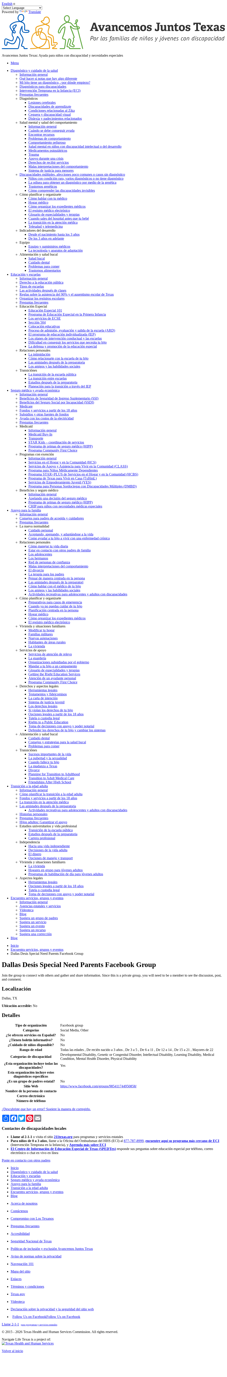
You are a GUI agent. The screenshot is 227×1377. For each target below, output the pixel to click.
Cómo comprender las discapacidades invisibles (61, 190)
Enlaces (16, 1279)
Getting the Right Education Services (54, 674)
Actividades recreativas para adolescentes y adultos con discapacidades (77, 594)
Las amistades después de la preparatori (55, 582)
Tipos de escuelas (32, 286)
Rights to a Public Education (48, 722)
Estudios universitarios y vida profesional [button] (48, 826)
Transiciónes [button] (28, 370)
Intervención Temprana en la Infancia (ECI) (50, 90)
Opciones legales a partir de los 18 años (56, 714)
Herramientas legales (42, 690)
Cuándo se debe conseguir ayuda (51, 130)
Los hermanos (38, 558)
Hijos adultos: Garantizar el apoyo (43, 822)
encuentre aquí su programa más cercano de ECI (182, 1141)
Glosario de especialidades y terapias (54, 214)
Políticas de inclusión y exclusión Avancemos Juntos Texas (52, 1249)
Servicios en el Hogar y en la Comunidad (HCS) (62, 462)
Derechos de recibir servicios (48, 162)
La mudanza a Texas (42, 766)
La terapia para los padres (46, 574)
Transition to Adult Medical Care (51, 778)
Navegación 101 (22, 1264)
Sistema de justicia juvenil (46, 702)
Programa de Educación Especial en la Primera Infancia (67, 314)
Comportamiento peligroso (47, 142)
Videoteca (26, 910)
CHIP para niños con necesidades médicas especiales (65, 506)
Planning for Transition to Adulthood (54, 774)
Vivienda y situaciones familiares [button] (42, 626)
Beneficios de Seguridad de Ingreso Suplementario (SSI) (59, 398)
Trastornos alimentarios (44, 270)
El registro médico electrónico (49, 210)
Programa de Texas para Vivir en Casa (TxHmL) (62, 478)
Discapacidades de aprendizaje (49, 106)
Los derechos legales (42, 706)
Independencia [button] (30, 842)
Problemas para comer (43, 266)
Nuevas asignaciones (43, 638)
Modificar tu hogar (41, 630)
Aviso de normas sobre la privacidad (36, 1256)
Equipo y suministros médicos (49, 246)
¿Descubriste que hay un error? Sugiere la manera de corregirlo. (46, 1109)
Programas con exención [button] (37, 454)
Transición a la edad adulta (29, 1188)
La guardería (37, 658)
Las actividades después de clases (43, 290)
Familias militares (40, 634)
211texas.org (63, 1137)
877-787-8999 (134, 1141)
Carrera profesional (41, 838)
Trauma (33, 154)
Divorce (34, 770)
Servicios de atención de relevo (50, 654)
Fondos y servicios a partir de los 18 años (48, 410)
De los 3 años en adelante (46, 238)
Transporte (35, 438)
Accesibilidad (20, 1234)
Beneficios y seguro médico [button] (39, 490)
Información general (34, 74)
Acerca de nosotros (24, 1203)
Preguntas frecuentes (34, 94)
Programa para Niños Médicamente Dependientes (63, 470)
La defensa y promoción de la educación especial (62, 346)
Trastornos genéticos (42, 186)
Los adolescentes (40, 554)
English (7, 4)
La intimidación (39, 354)
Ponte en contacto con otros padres (26, 1160)
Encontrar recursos (41, 134)
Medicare (26, 406)
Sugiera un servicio (33, 922)
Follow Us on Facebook (46, 1317)
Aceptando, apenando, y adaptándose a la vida (60, 534)
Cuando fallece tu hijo (43, 762)
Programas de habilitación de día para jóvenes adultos (65, 874)
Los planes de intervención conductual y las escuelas (65, 338)
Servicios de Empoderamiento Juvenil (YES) (59, 482)
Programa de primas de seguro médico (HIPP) (60, 446)
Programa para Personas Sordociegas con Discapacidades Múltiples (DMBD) (82, 486)
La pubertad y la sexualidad (47, 758)
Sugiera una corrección (36, 934)
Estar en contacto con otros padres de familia (59, 550)
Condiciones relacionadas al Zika (51, 110)
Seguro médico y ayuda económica (35, 1180)
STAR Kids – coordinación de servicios (56, 442)
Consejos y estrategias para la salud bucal (57, 742)
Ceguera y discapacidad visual (49, 114)
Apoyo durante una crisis (45, 158)
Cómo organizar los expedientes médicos (57, 206)
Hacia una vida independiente (49, 846)
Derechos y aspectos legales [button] (39, 686)
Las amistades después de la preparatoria (56, 362)
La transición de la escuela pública (52, 374)
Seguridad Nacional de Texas (31, 1241)
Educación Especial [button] (33, 306)
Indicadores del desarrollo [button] (37, 230)
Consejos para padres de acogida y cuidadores (52, 518)
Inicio (15, 945)
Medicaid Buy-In (40, 434)
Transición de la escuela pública (50, 830)
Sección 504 (37, 322)
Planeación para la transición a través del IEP (59, 386)
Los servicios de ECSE (44, 318)
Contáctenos (19, 1211)
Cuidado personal (40, 530)
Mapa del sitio (20, 1271)
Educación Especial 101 (45, 310)
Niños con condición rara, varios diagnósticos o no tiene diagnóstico (75, 178)
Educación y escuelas (26, 1176)
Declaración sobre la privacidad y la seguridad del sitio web (52, 1309)
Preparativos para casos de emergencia (55, 602)
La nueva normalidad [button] (34, 526)
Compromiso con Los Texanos (32, 1218)
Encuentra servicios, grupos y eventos (37, 949)
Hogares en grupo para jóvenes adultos (55, 870)
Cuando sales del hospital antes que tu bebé (58, 218)
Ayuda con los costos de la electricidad (47, 418)
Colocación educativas (44, 326)
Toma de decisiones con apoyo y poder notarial (61, 726)
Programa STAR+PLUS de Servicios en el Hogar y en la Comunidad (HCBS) (83, 474)
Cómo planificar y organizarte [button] (40, 194)
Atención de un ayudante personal (52, 678)
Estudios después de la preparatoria (52, 382)
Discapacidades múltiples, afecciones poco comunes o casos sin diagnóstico (72, 174)
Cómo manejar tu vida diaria (48, 546)
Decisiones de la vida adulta (47, 850)
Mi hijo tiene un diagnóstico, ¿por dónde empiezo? (55, 82)
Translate (34, 12)
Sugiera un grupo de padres (39, 918)
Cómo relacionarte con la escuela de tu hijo (58, 358)
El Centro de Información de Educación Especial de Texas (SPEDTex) (63, 1149)
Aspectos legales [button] (31, 878)
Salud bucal (36, 258)
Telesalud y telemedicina (45, 226)
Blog (23, 914)
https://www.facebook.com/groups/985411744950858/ (98, 1086)
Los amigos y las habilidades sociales (54, 366)
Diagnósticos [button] (29, 98)
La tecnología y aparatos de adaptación (55, 250)
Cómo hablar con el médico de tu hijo (54, 586)
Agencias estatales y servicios (40, 906)
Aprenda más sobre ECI (87, 1145)
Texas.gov (18, 1294)
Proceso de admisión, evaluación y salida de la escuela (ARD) (71, 330)
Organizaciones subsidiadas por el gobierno (58, 662)
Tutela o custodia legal (44, 718)
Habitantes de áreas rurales (47, 642)
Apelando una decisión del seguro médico (57, 498)
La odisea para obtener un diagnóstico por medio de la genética (72, 182)
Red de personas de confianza (49, 562)
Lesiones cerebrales (42, 102)
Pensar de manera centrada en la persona (56, 578)
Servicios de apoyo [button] (33, 650)
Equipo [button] (25, 242)
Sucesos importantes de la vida (49, 754)
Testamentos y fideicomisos (47, 694)
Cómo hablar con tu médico (47, 198)
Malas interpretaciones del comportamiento (58, 166)
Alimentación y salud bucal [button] (39, 254)
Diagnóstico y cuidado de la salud (34, 1172)
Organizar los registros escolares (42, 298)
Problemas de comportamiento (49, 138)
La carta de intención (43, 698)
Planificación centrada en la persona (53, 610)
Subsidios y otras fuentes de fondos (44, 414)
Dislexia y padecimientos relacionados (55, 118)
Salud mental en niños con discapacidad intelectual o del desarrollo (74, 146)
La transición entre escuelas (47, 378)
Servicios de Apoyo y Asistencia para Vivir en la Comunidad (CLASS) (78, 466)
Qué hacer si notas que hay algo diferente (48, 78)
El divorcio (36, 570)
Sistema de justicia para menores (51, 170)
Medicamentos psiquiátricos (47, 150)
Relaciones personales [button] (35, 350)
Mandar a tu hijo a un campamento (52, 666)
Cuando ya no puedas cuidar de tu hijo (55, 606)
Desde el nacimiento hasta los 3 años (54, 234)
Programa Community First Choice (52, 450)
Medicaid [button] (26, 426)
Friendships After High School (49, 782)
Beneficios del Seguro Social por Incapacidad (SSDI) (57, 402)
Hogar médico (38, 202)
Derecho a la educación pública (41, 282)
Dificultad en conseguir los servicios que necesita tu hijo (67, 342)
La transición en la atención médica (53, 222)
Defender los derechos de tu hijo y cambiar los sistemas (67, 730)
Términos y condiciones (27, 1286)
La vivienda (36, 646)
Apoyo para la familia (26, 1184)
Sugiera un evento (32, 926)
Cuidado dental (39, 262)
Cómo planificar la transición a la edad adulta (51, 794)
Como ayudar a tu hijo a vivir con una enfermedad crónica (69, 538)
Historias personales (33, 814)
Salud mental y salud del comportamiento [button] (48, 122)
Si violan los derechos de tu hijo (50, 710)
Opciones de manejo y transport (50, 858)
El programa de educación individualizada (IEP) (62, 334)
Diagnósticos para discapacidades (43, 86)
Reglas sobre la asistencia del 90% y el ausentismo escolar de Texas (67, 294)
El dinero (34, 854)
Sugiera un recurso (33, 930)
